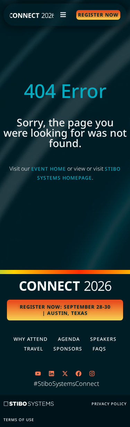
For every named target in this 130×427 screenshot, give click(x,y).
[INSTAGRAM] (92, 373)
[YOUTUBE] (38, 373)
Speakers (103, 339)
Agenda (69, 339)
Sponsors (67, 348)
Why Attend (30, 339)
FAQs (99, 348)
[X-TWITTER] (65, 373)
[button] (63, 15)
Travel (33, 348)
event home (48, 168)
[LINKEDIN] (52, 373)
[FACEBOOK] (79, 373)
